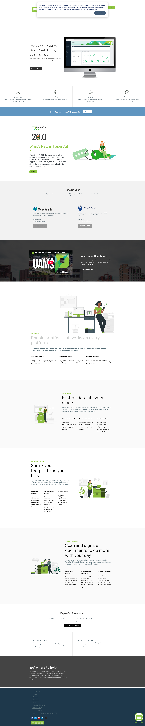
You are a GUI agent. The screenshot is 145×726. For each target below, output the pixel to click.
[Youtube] (39, 718)
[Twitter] (35, 718)
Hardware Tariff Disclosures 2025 (44, 713)
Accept (100, 12)
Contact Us (36, 691)
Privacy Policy (37, 708)
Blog (34, 702)
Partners (35, 699)
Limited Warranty (38, 705)
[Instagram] (46, 718)
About (34, 694)
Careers (35, 697)
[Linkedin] (42, 718)
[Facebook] (32, 718)
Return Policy (37, 710)
